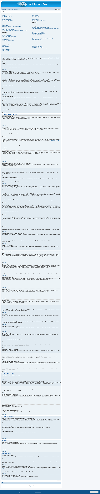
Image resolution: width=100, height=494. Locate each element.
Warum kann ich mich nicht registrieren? (7, 16)
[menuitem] (8, 8)
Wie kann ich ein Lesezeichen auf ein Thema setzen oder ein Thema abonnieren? (42, 38)
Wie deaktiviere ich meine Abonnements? (37, 40)
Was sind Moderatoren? (35, 15)
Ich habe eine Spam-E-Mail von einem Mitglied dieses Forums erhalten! (41, 24)
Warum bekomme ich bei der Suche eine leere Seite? (38, 33)
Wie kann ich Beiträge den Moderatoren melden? (8, 40)
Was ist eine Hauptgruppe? (35, 19)
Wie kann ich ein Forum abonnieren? (36, 39)
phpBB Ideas (42, 461)
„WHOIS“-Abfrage (5, 468)
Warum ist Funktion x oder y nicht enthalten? (37, 47)
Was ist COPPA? (4, 15)
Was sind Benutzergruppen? (35, 16)
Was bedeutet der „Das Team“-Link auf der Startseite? (39, 20)
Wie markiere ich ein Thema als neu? (6, 42)
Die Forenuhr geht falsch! (5, 25)
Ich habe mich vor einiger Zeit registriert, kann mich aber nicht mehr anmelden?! (12, 18)
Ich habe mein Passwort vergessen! (6, 19)
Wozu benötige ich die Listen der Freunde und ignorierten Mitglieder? (40, 27)
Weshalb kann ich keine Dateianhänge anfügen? (8, 38)
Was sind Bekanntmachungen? (6, 49)
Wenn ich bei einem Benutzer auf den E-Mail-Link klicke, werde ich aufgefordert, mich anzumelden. (14, 30)
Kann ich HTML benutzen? (5, 46)
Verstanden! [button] (94, 492)
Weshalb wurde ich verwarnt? (5, 39)
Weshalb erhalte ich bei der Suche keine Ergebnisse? (38, 32)
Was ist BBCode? (4, 45)
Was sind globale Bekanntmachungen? (7, 48)
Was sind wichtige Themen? (5, 50)
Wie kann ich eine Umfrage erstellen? (6, 35)
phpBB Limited (53, 140)
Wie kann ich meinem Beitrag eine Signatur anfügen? (8, 34)
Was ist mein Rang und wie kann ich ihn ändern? (8, 29)
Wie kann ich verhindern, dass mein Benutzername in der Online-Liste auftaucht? (12, 24)
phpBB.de (59, 140)
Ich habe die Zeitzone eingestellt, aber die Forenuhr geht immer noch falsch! (11, 26)
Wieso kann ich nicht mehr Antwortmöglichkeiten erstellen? (9, 36)
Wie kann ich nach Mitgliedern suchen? (37, 34)
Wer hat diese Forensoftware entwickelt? (37, 46)
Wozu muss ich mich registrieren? (6, 14)
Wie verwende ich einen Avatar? (6, 28)
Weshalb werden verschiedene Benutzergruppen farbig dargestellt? (40, 18)
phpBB (29, 484)
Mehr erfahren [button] (38, 492)
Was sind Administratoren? (35, 14)
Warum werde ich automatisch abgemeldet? (7, 20)
